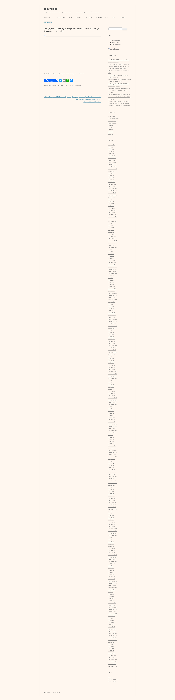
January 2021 (111, 291)
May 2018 (111, 361)
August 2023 (111, 223)
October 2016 (112, 402)
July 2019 (110, 330)
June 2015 (111, 437)
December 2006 (112, 659)
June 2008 (111, 620)
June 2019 (111, 332)
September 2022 (112, 247)
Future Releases (48, 17)
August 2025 (111, 171)
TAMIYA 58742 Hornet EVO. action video (119, 105)
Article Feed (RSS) (116, 44)
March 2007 (111, 653)
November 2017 (112, 374)
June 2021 (111, 280)
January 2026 (111, 160)
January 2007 (111, 657)
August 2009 (111, 590)
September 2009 (112, 587)
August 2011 (111, 537)
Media (70, 17)
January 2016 (111, 422)
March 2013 (111, 496)
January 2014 (111, 474)
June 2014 (111, 463)
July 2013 (110, 487)
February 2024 (112, 210)
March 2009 (111, 600)
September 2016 (112, 404)
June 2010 (111, 568)
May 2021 (111, 282)
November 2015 (112, 426)
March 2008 (111, 627)
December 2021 (112, 267)
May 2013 (111, 491)
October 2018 (112, 350)
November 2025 (112, 164)
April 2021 (111, 284)
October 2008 (112, 611)
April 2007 (111, 651)
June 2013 (111, 489)
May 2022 (111, 256)
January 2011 (111, 553)
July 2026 (110, 147)
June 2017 (111, 385)
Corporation (88, 17)
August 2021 (111, 276)
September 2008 (112, 614)
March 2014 (111, 470)
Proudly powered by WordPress (52, 692)
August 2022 (111, 249)
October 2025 (112, 166)
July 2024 (110, 199)
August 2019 (111, 328)
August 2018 (111, 354)
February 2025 (112, 184)
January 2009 (111, 605)
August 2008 (111, 616)
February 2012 (112, 524)
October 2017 (112, 376)
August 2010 (111, 563)
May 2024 (111, 204)
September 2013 (112, 483)
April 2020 (111, 310)
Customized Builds (102, 17)
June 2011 (111, 542)
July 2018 (110, 356)
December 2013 (112, 476)
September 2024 (112, 195)
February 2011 (112, 550)
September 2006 (112, 666)
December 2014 (112, 450)
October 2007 (112, 638)
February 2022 (112, 262)
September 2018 (112, 352)
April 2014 (111, 467)
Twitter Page (115, 42)
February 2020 (112, 315)
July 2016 (110, 409)
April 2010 (111, 572)
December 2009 (112, 581)
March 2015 (111, 443)
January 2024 (111, 212)
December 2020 (112, 293)
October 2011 (112, 533)
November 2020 (112, 295)
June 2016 (111, 411)
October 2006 (112, 664)
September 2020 (112, 300)
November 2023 (112, 217)
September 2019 (112, 326)
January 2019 (111, 343)
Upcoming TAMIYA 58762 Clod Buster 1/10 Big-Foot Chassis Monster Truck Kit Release (119, 90)
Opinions (122, 17)
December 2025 (112, 162)
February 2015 (112, 446)
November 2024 (112, 190)
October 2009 (112, 585)
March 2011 (111, 548)
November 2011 (112, 531)
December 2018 (112, 345)
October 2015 (112, 428)
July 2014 (110, 461)
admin (79, 85)
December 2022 (112, 241)
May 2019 (111, 334)
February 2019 (112, 341)
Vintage (78, 17)
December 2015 (112, 424)
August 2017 (111, 380)
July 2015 (110, 435)
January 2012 (111, 526)
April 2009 (111, 598)
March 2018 (111, 365)
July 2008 (110, 618)
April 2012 (111, 520)
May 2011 (111, 544)
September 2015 (112, 430)
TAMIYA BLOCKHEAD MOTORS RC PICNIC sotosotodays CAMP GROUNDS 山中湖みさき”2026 (119, 97)
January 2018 (111, 369)
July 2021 (110, 278)
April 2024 (111, 206)
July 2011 (110, 539)
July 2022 (110, 252)
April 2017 (111, 389)
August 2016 (111, 406)
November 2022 (112, 243)
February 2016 (112, 419)
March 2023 (111, 234)
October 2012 (112, 507)
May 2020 (111, 308)
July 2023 (110, 225)
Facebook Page (116, 40)
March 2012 (111, 522)
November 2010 (112, 557)
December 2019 (112, 319)
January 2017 (111, 395)
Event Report (61, 17)
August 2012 (111, 511)
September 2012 (112, 509)
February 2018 (112, 367)
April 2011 (111, 546)
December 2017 (112, 371)
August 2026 (111, 145)
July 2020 (110, 304)
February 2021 (112, 289)
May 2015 (111, 439)
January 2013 (111, 500)
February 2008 (112, 629)
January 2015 (111, 448)
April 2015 (111, 441)
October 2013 (112, 481)
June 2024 (111, 201)
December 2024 (112, 188)
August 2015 (111, 433)
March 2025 (111, 182)
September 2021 (112, 273)
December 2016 (112, 398)
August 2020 (111, 302)
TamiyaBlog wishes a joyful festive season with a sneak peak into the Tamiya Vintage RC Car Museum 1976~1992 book (86, 99)
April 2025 (111, 180)
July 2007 (110, 644)
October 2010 (112, 559)
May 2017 (111, 387)
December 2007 (112, 633)
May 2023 (111, 230)
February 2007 (112, 655)
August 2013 (111, 485)
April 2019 (111, 337)
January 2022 (111, 265)
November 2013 (112, 478)
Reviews (114, 17)
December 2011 (112, 529)
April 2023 (111, 232)
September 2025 (112, 169)
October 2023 (112, 219)
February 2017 (112, 393)
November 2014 (112, 452)
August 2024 (111, 197)
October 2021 (112, 271)
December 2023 (112, 214)
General (110, 125)
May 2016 (111, 413)
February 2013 (112, 498)
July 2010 (110, 566)
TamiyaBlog (50, 8)
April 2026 (111, 153)
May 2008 (111, 622)
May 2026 (111, 151)
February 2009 (112, 603)
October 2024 (112, 193)
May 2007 (111, 648)
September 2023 (112, 221)
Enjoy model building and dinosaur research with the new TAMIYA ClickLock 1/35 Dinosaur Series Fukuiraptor (118, 66)
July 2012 (110, 513)
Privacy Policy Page (113, 679)
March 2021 (111, 286)
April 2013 (111, 494)
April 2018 (111, 363)
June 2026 (111, 149)
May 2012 (111, 518)
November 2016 (112, 400)
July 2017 (110, 382)
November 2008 (112, 609)
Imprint (110, 677)
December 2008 (112, 607)
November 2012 (112, 505)
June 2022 (111, 254)
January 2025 (111, 186)
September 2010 (112, 561)
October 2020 (112, 297)
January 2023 (111, 238)
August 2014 (111, 459)
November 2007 (112, 635)
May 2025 (111, 177)
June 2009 (111, 594)
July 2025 (110, 173)
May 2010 (111, 570)
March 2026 (111, 156)
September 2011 (112, 535)
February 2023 (112, 236)
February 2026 (112, 158)
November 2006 (112, 662)
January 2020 (111, 317)
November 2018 (112, 348)
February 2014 (112, 472)
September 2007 (112, 640)
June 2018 (111, 358)
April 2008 (111, 624)
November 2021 (112, 269)
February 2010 (112, 577)
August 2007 (111, 642)
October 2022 (112, 245)
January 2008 (111, 631)
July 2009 (110, 592)
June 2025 (111, 175)
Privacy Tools (112, 681)
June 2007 (111, 646)
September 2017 (112, 378)
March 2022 (111, 260)
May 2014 (111, 465)
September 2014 (112, 457)
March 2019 (111, 339)
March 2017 (111, 391)
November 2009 (112, 583)
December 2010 (112, 555)
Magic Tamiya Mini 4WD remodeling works (57, 97)
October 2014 (112, 454)
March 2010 (111, 574)
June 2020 (111, 306)
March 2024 (111, 208)
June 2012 (111, 515)
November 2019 (112, 321)
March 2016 (111, 417)
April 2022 (111, 258)
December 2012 (112, 502)
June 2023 (111, 228)
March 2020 (111, 313)
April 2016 (111, 415)
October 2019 (112, 324)
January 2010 (111, 579)
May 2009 (111, 596)
